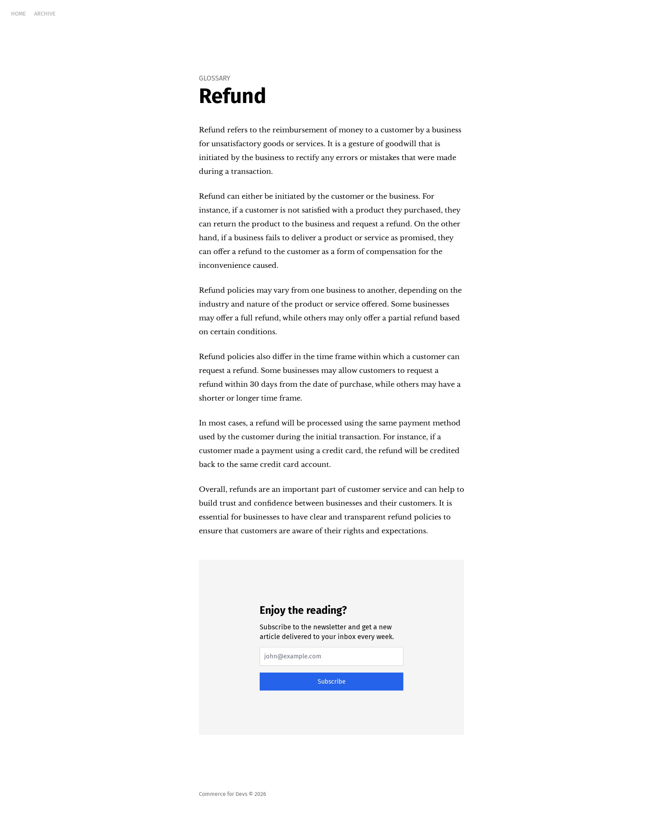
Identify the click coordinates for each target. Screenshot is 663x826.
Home (18, 13)
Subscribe (332, 681)
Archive (45, 13)
